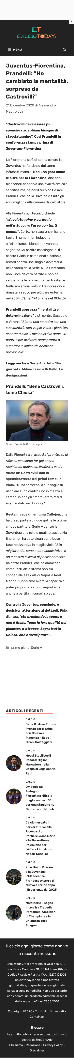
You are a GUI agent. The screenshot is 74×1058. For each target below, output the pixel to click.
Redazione (33, 1045)
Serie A (36, 648)
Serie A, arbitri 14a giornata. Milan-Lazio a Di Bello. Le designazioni (34, 369)
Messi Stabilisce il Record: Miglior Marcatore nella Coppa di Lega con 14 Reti (41, 764)
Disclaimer (37, 1050)
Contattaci (37, 1016)
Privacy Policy (53, 1045)
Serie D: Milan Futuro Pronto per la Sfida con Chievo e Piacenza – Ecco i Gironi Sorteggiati (41, 733)
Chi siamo (16, 1045)
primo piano (20, 648)
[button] (64, 50)
